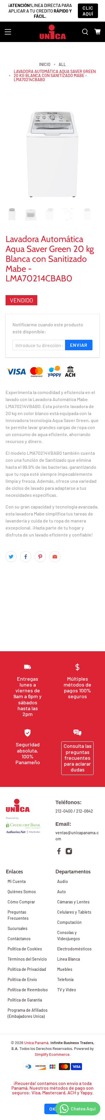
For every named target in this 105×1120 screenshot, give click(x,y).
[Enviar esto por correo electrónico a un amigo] (54, 556)
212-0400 (64, 811)
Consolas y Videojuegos (68, 935)
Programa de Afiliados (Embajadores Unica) (28, 1013)
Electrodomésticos (74, 948)
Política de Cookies (25, 948)
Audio (62, 881)
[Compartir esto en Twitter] (11, 556)
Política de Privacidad (27, 969)
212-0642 (84, 811)
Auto (61, 891)
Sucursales (17, 928)
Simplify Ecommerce (52, 1054)
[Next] (90, 155)
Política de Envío (22, 979)
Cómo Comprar (21, 901)
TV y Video (66, 989)
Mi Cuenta (17, 881)
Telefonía (65, 979)
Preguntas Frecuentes (18, 915)
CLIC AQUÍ (88, 10)
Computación (69, 922)
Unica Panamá (36, 1042)
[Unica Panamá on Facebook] (58, 852)
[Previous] (14, 155)
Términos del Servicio (27, 959)
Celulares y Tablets (74, 912)
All (62, 64)
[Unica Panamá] (53, 32)
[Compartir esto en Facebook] (25, 556)
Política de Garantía (25, 999)
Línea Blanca (68, 959)
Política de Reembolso (28, 989)
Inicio (44, 64)
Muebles (64, 969)
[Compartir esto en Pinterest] (40, 556)
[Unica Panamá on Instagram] (68, 852)
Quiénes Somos (22, 891)
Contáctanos (19, 938)
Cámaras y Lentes (73, 901)
